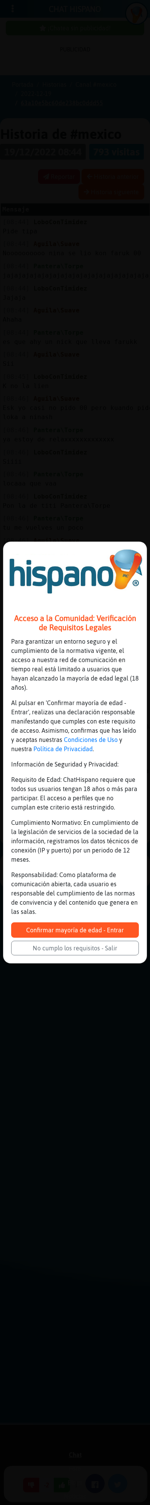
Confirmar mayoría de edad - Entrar (75, 930)
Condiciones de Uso (91, 739)
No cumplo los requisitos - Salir (75, 948)
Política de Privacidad (63, 748)
